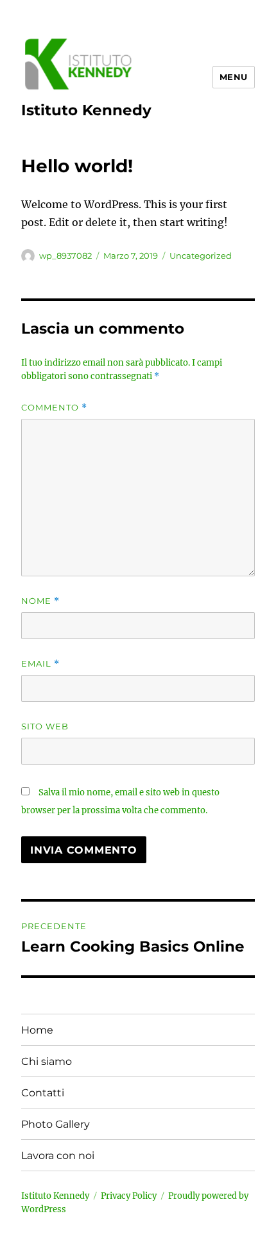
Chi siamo (46, 1061)
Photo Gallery (55, 1124)
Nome (40, 601)
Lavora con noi (57, 1155)
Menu (234, 77)
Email (40, 663)
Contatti (42, 1093)
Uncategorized (200, 255)
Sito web (45, 726)
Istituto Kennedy (86, 110)
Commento (54, 407)
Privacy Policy (129, 1195)
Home (37, 1030)
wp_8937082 (65, 255)
